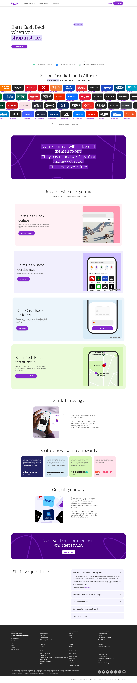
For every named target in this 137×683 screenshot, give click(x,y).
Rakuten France (15, 649)
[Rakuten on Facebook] (107, 672)
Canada (13, 640)
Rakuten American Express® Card (106, 658)
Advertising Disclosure (16, 673)
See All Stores (72, 653)
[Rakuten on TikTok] (103, 672)
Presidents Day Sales (74, 665)
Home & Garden (102, 639)
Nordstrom (72, 642)
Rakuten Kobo (92, 679)
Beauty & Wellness (102, 642)
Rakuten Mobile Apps (16, 633)
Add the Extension (26, 233)
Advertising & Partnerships (46, 639)
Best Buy (71, 633)
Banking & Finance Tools (104, 646)
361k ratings (72, 64)
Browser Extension (44, 3)
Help (41, 663)
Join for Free (118, 3)
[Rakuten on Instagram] (99, 672)
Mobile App (56, 3)
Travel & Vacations (102, 633)
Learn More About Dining (26, 376)
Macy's (70, 639)
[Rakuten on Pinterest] (119, 672)
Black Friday (72, 658)
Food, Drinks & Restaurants (104, 637)
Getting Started (44, 633)
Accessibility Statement (46, 661)
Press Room (43, 644)
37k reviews (49, 64)
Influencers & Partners (45, 642)
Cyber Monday (72, 660)
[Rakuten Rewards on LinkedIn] (124, 672)
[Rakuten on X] (111, 672)
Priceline (71, 646)
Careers (42, 646)
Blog (41, 648)
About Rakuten (122, 679)
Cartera (13, 645)
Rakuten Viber (83, 679)
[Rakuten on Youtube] (115, 672)
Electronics (100, 644)
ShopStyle (13, 647)
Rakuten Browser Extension (105, 660)
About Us (42, 635)
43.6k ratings (100, 64)
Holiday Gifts (72, 663)
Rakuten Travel (102, 679)
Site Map (42, 651)
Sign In (110, 3)
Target (70, 648)
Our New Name (44, 637)
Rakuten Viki (74, 679)
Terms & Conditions (45, 653)
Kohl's (70, 635)
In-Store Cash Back (102, 656)
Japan (12, 643)
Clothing (100, 635)
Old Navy (71, 644)
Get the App (23, 279)
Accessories (101, 651)
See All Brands (72, 651)
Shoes (99, 648)
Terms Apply (75, 124)
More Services (112, 679)
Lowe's (70, 637)
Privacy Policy (87, 587)
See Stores (22, 328)
